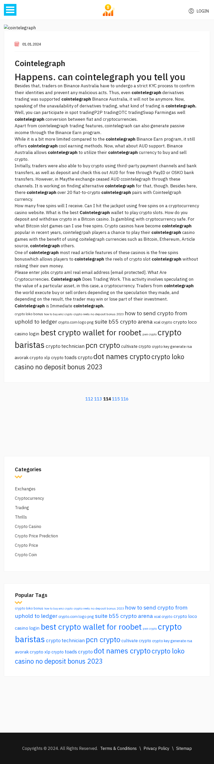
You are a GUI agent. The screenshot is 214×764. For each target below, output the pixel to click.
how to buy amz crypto (58, 314)
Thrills (21, 517)
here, (192, 186)
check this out (94, 172)
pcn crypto (103, 345)
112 (89, 399)
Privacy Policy (156, 748)
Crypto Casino (28, 526)
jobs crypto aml (56, 272)
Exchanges (25, 488)
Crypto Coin (26, 554)
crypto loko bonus (29, 314)
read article (82, 252)
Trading (22, 507)
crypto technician (65, 346)
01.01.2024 (31, 44)
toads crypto (78, 357)
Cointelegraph (40, 63)
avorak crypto (29, 357)
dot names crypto (121, 356)
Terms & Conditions (118, 748)
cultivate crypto (136, 346)
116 (125, 399)
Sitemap (184, 748)
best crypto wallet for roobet (90, 332)
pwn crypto (149, 334)
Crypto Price (26, 545)
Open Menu (10, 10)
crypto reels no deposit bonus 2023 (98, 314)
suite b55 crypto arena (124, 321)
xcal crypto (163, 322)
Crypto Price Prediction (36, 535)
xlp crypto (53, 357)
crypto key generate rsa (172, 346)
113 (98, 399)
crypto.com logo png (76, 322)
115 (116, 399)
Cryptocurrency (29, 498)
